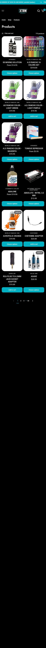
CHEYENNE (34, 233)
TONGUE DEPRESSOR (34, 148)
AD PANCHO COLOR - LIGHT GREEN (12, 106)
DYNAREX (34, 145)
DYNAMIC (12, 59)
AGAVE (34, 276)
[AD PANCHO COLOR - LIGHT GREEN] (12, 89)
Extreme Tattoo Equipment (33, 189)
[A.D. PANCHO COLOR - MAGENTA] (12, 132)
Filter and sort (9, 33)
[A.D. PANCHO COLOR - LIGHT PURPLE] (33, 89)
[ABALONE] (12, 175)
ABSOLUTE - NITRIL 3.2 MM (34, 194)
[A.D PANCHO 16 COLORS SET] (33, 46)
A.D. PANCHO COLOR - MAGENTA (12, 149)
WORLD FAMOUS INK (34, 59)
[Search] (39, 11)
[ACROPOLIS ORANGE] (12, 220)
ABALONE (12, 191)
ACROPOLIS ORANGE (12, 236)
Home (4, 20)
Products (17, 20)
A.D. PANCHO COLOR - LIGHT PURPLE (34, 106)
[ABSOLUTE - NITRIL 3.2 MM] (33, 175)
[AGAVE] (33, 260)
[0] (42, 11)
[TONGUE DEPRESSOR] (33, 132)
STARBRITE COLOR (12, 189)
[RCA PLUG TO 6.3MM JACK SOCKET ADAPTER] (12, 260)
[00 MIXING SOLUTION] (12, 46)
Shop (9, 20)
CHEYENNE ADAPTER (34, 236)
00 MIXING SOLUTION (12, 62)
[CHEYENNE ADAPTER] (33, 220)
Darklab (12, 273)
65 (28, 301)
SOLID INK (34, 273)
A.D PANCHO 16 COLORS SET (34, 63)
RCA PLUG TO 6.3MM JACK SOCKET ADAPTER (12, 279)
